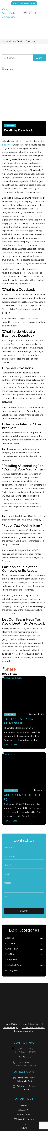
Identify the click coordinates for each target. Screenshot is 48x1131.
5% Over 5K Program (24, 1119)
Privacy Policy (10, 1024)
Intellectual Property (15, 965)
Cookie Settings (10, 1027)
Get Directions (25, 1057)
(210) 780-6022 (26, 1062)
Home (5, 41)
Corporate (10, 126)
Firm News (10, 954)
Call (14, 657)
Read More (10, 744)
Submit (40, 58)
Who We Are (24, 1110)
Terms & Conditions (31, 1024)
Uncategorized (12, 970)
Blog (12, 41)
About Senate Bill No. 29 (22, 797)
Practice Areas (24, 1114)
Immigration (10, 714)
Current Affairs (11, 790)
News (24, 1128)
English (28, 13)
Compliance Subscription (24, 3)
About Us (9, 938)
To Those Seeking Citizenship (18, 721)
